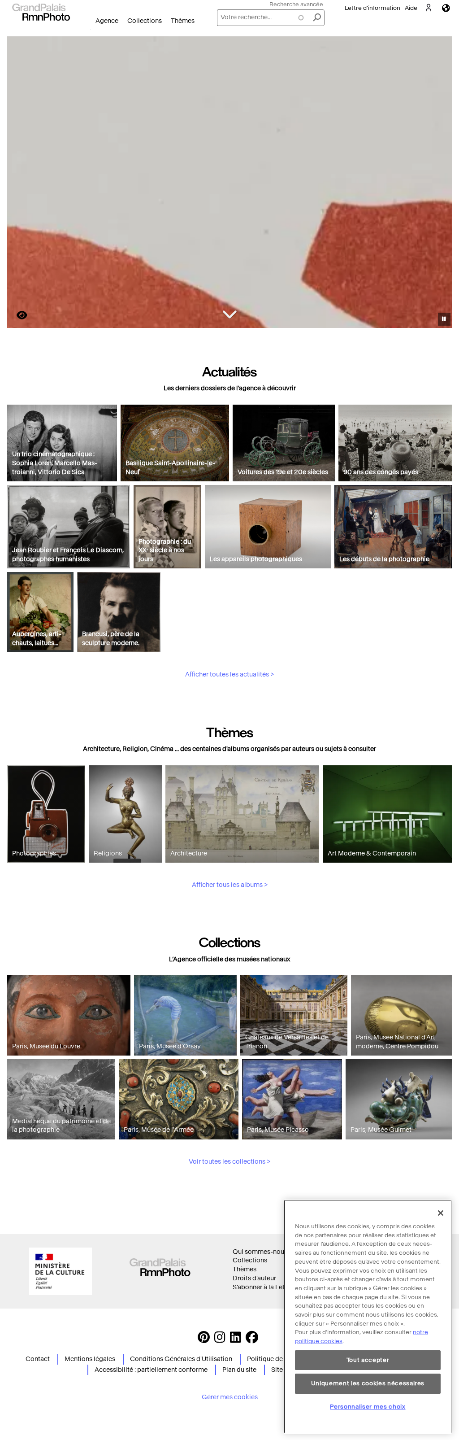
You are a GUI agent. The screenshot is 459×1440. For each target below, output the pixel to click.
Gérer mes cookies (230, 1397)
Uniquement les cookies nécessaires (367, 1383)
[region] (368, 1317)
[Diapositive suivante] (440, 183)
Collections (144, 20)
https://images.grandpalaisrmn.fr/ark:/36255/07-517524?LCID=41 (16, 315)
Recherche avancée (296, 4)
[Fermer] (440, 1213)
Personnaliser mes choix (367, 1406)
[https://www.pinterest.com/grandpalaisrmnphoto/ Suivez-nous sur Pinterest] (204, 1339)
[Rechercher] (317, 17)
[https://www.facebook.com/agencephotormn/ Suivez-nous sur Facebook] (252, 1339)
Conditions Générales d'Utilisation (181, 1359)
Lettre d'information (372, 8)
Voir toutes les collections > (229, 1161)
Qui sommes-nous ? (262, 1251)
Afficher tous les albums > (230, 884)
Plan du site (239, 1369)
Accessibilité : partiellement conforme (151, 1369)
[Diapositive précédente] (19, 183)
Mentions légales (90, 1359)
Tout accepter (368, 1360)
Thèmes (183, 20)
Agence (106, 20)
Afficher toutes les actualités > (229, 674)
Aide (411, 8)
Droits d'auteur (254, 1278)
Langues (446, 8)
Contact (38, 1359)
